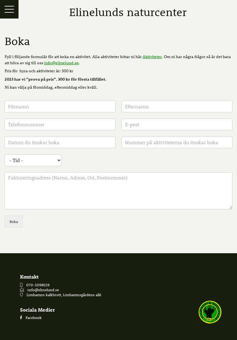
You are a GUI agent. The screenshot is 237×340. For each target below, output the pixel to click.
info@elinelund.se (61, 62)
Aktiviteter (152, 56)
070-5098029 (38, 284)
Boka (14, 221)
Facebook (34, 317)
